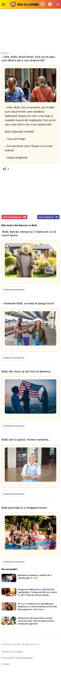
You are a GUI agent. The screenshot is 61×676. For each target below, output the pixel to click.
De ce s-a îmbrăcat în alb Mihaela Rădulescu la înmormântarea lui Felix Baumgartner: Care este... (37, 606)
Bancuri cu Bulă (28, 225)
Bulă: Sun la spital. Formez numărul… (25, 439)
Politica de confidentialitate (17, 657)
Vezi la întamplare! (12, 217)
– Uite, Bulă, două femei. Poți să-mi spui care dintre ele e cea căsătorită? (28, 58)
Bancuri (5, 53)
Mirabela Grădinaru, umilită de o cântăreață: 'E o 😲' (35, 576)
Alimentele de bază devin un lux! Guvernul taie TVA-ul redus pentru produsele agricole (36, 621)
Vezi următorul (46, 217)
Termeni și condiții (12, 651)
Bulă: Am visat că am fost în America (26, 371)
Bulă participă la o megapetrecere (24, 507)
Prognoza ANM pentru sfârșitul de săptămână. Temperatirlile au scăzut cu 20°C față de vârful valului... (37, 592)
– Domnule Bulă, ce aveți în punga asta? (27, 303)
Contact (5, 664)
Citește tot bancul (13, 289)
